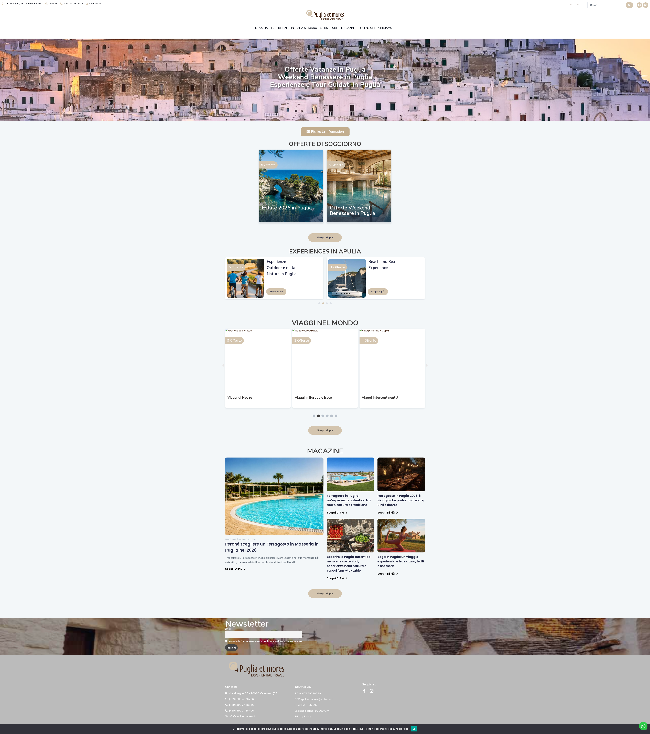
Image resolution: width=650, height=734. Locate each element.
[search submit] (629, 5)
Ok (414, 728)
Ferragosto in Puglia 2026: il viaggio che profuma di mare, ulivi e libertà (400, 500)
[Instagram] (645, 5)
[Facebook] (639, 5)
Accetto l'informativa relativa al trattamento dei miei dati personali (265, 641)
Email (228, 628)
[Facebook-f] (364, 691)
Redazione (230, 539)
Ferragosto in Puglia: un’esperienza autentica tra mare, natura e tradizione (349, 500)
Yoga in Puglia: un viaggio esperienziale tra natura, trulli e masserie (400, 561)
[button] (223, 365)
